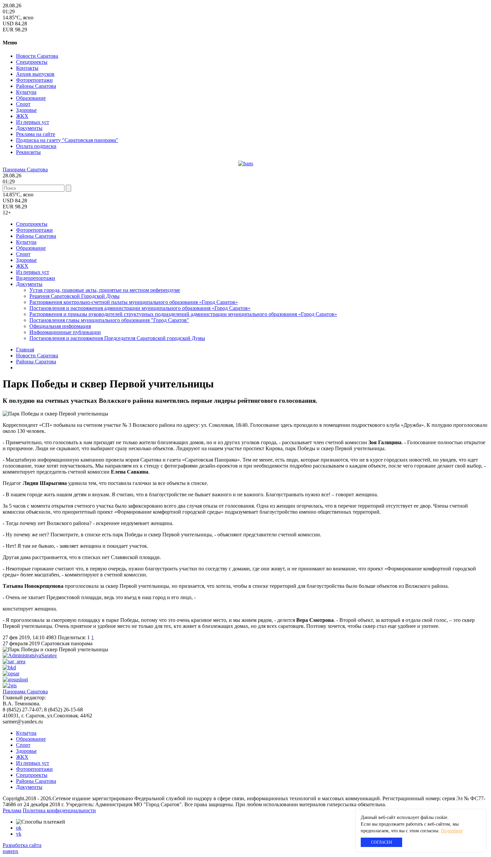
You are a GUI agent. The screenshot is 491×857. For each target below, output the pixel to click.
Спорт (23, 104)
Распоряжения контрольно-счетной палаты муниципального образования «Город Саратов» (133, 302)
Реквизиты (28, 152)
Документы (29, 128)
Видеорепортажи (35, 278)
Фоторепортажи (34, 80)
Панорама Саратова (25, 169)
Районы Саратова (36, 86)
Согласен (381, 842)
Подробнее (452, 830)
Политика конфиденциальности (59, 810)
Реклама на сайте (35, 134)
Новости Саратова (37, 56)
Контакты (27, 68)
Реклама (12, 810)
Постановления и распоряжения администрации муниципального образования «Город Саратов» (140, 308)
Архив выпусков (35, 74)
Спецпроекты (31, 62)
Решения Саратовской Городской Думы (74, 296)
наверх (10, 851)
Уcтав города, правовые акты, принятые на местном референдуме (104, 290)
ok (18, 828)
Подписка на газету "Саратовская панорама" (67, 140)
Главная (25, 349)
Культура (26, 92)
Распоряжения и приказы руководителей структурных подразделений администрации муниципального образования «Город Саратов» (183, 314)
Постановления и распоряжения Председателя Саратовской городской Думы (117, 338)
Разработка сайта (22, 845)
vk (18, 834)
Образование (31, 98)
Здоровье (26, 110)
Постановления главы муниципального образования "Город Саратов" (109, 320)
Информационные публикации (65, 332)
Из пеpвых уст (32, 122)
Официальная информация (60, 326)
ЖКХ (22, 116)
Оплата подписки (36, 146)
